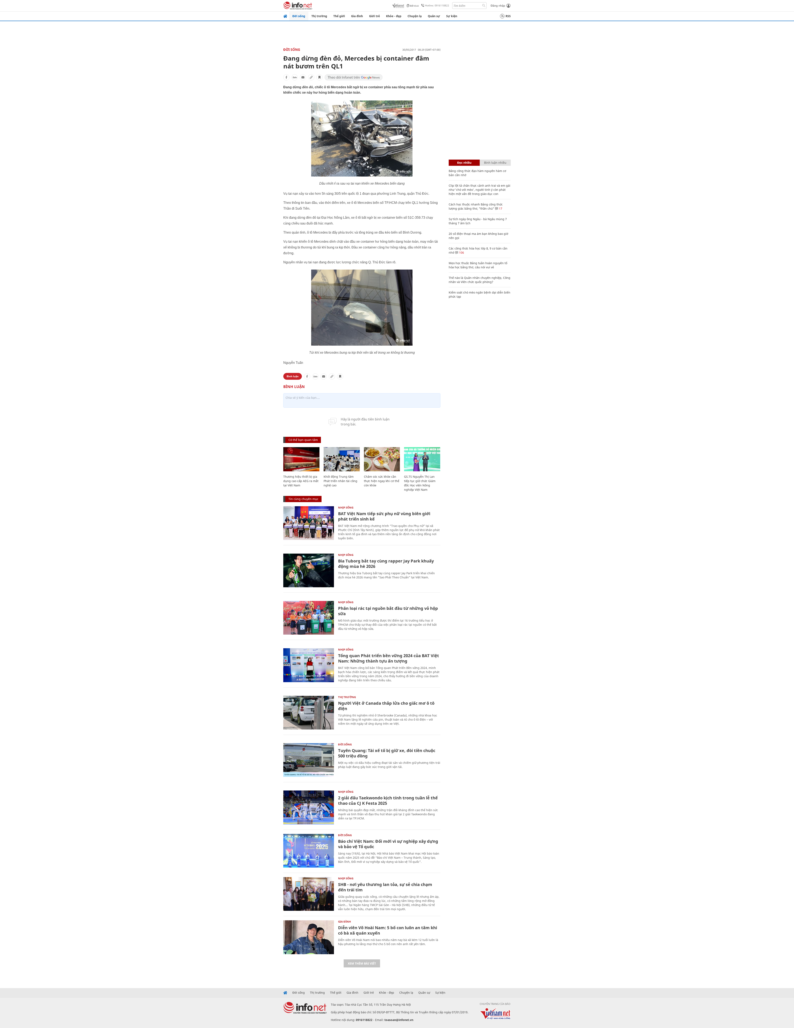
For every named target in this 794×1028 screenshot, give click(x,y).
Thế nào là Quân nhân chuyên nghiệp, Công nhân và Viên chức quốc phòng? (479, 280)
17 (500, 208)
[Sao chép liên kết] (311, 77)
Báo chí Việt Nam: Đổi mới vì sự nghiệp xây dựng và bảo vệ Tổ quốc (388, 843)
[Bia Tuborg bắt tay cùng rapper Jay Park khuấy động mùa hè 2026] (308, 570)
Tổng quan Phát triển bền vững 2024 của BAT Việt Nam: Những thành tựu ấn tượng (388, 658)
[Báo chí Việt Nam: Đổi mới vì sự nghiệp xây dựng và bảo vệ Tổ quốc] (308, 851)
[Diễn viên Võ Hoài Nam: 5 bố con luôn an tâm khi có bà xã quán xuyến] (308, 937)
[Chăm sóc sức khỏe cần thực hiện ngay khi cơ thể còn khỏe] (382, 459)
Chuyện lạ (415, 16)
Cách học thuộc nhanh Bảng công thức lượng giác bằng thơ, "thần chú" (476, 206)
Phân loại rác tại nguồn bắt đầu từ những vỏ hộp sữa (388, 610)
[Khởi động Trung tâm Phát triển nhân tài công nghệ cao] (342, 459)
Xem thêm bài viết (362, 963)
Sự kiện (451, 16)
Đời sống (298, 16)
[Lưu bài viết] (319, 77)
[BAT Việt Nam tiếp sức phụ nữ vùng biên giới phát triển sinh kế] (308, 523)
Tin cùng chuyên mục (303, 499)
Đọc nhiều (464, 163)
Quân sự (434, 16)
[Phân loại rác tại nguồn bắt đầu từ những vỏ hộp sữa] (308, 618)
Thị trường (319, 16)
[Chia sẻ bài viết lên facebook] (286, 77)
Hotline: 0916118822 (437, 5)
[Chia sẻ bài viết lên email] (303, 77)
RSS (508, 16)
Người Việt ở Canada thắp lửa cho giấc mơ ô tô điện (386, 705)
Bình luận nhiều (495, 163)
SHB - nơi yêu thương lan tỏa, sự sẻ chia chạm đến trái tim (385, 887)
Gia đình (357, 16)
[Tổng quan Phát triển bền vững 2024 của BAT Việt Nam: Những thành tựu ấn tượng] (308, 665)
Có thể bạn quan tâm (303, 440)
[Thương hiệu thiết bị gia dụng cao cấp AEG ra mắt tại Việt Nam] (301, 459)
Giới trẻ (374, 16)
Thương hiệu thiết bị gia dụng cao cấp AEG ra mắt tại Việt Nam (300, 481)
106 (461, 252)
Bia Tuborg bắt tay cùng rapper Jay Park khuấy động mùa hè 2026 (386, 563)
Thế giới (339, 16)
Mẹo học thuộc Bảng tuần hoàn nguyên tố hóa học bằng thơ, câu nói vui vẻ (478, 265)
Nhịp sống (345, 507)
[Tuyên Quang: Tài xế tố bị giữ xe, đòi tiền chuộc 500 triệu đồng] (308, 760)
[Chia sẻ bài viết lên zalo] (295, 77)
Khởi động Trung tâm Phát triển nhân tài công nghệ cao (340, 481)
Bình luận (293, 376)
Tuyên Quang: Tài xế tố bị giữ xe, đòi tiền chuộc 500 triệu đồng (386, 753)
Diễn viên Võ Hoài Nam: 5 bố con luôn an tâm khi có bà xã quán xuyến (387, 930)
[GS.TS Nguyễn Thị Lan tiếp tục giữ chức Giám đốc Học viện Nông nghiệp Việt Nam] (422, 459)
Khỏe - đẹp (393, 16)
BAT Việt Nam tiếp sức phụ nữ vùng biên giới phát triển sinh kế (384, 516)
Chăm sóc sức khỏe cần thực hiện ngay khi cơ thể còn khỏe (381, 481)
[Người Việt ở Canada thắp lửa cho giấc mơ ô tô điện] (308, 713)
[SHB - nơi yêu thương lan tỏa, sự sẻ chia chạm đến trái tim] (308, 894)
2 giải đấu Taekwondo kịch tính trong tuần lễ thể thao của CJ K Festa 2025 (388, 800)
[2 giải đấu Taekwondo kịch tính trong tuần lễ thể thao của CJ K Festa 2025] (308, 807)
